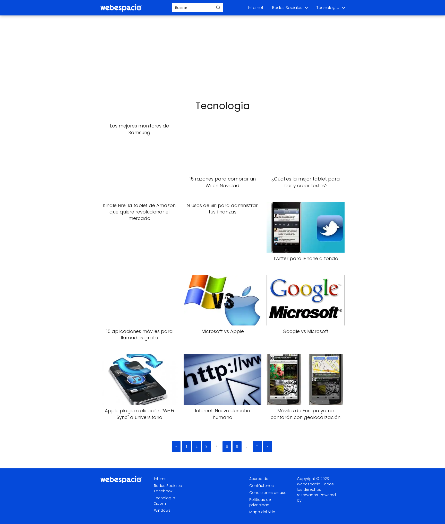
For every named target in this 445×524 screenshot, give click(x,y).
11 (257, 446)
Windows (162, 510)
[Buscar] (218, 7)
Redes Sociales (287, 8)
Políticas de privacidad (260, 502)
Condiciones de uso (268, 492)
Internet (255, 8)
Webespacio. (309, 484)
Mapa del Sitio (262, 511)
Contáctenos (261, 485)
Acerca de (258, 478)
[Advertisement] (222, 58)
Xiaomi (160, 503)
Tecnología (327, 8)
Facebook (163, 491)
